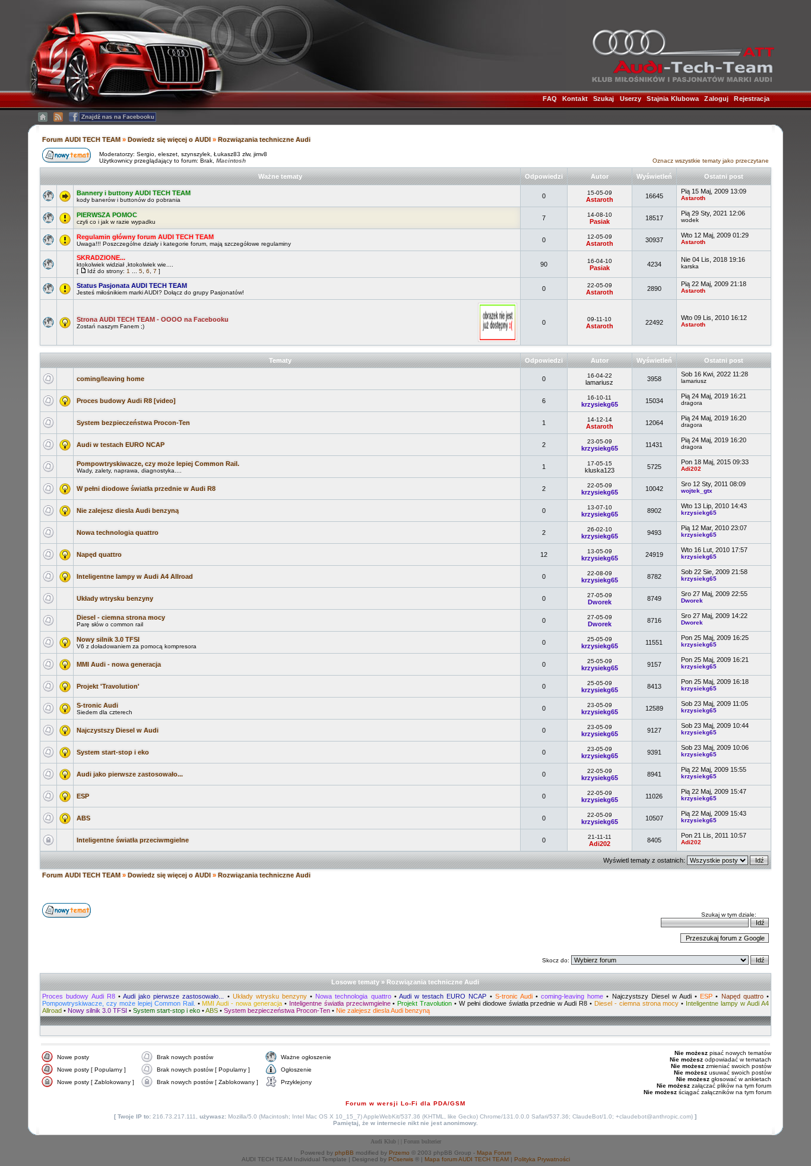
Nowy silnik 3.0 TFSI (108, 639)
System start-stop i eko (113, 752)
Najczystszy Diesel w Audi (118, 730)
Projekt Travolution (424, 1003)
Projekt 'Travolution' (108, 686)
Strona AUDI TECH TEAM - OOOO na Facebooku (153, 319)
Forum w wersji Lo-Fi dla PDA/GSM (405, 1103)
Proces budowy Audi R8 (80, 996)
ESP (83, 796)
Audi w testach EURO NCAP (120, 444)
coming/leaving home (110, 378)
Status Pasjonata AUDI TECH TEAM (132, 285)
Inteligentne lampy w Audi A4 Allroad (135, 576)
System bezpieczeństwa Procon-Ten (133, 422)
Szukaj (603, 98)
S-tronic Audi (97, 705)
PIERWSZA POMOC (107, 214)
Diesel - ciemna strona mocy (121, 617)
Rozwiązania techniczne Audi (264, 139)
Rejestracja (751, 98)
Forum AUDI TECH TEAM (82, 139)
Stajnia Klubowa (673, 98)
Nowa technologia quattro (118, 532)
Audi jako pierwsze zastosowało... (130, 774)
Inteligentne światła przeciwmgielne (133, 840)
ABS (83, 818)
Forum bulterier (422, 1141)
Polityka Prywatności (542, 1159)
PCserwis (400, 1159)
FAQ (549, 98)
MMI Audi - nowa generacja (119, 664)
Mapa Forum (494, 1152)
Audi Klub (383, 1141)
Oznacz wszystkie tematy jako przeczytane (710, 160)
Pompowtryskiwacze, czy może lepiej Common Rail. (158, 463)
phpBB (344, 1152)
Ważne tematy (280, 176)
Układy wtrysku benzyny (115, 598)
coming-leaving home (572, 996)
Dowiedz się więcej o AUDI (169, 139)
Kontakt (575, 98)
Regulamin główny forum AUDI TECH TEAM (145, 236)
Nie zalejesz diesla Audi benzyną (128, 510)
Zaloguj (716, 98)
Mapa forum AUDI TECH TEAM (466, 1159)
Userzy (631, 98)
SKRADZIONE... (101, 257)
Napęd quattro (99, 554)
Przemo (399, 1152)
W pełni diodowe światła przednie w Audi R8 (146, 488)
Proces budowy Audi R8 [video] (126, 400)
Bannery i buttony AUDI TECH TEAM (134, 193)
